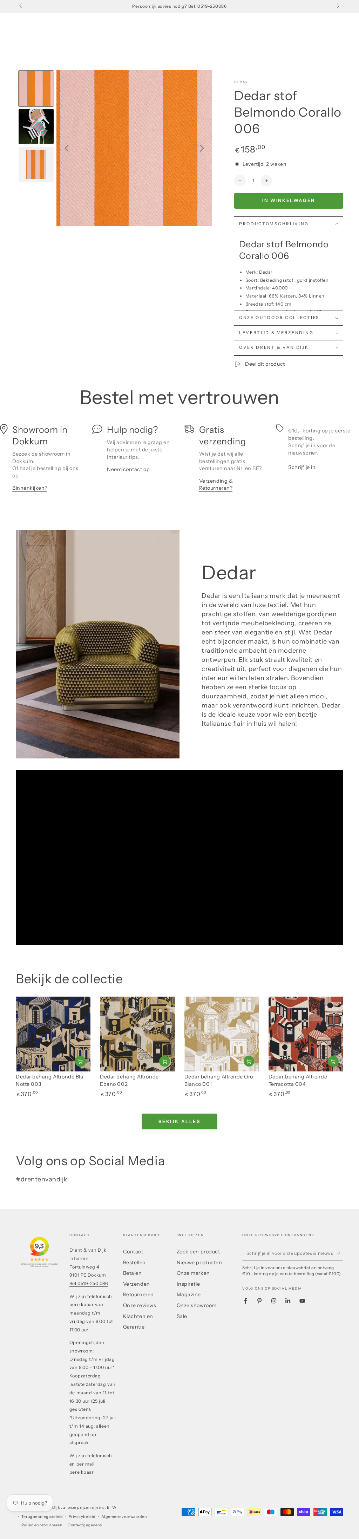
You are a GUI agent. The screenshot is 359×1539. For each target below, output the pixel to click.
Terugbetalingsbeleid (42, 1516)
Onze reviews (139, 1305)
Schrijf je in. (302, 467)
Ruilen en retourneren (41, 1525)
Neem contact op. (129, 469)
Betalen (132, 1273)
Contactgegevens (85, 1525)
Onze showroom (197, 1305)
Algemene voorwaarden (124, 1516)
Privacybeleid (82, 1516)
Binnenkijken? (29, 488)
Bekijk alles (179, 1121)
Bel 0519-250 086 (88, 1283)
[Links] (21, 6)
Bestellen (134, 1262)
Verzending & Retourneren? (216, 484)
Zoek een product (198, 1251)
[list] (179, 461)
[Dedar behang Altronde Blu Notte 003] (53, 1034)
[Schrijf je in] (339, 1253)
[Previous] (66, 148)
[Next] (202, 148)
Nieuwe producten (199, 1262)
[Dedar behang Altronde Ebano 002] (137, 1034)
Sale (182, 1316)
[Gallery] (114, 148)
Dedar (241, 82)
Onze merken (193, 1273)
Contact (133, 1251)
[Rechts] (337, 6)
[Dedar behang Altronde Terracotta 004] (306, 1034)
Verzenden (136, 1284)
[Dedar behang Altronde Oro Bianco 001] (221, 1034)
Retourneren (138, 1294)
